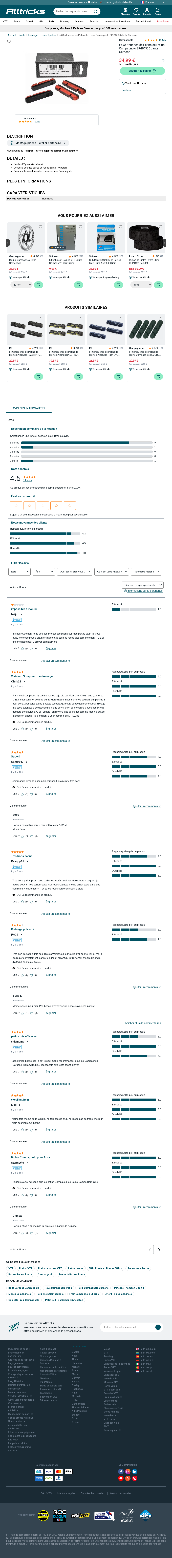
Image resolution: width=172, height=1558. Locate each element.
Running (64, 21)
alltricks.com (147, 1352)
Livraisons (46, 1378)
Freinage (33, 35)
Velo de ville (110, 1378)
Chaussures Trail (113, 1408)
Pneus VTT (109, 1360)
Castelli (76, 1352)
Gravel (29, 21)
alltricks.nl (146, 1371)
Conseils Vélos (48, 1374)
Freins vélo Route (138, 1268)
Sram (75, 1370)
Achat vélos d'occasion (21, 1399)
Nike (74, 1392)
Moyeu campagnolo (19, 1294)
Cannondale (78, 1403)
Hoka (75, 1400)
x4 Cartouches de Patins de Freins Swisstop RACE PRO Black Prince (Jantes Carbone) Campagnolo (65, 353)
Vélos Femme (111, 1411)
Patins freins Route (20, 1274)
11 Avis (37, 122)
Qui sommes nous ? (19, 1349)
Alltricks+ (13, 1439)
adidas (76, 1414)
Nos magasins (48, 1356)
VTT (5, 21)
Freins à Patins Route (72, 1274)
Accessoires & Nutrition (117, 21)
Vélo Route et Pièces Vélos (105, 1268)
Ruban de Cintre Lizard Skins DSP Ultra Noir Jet (144, 261)
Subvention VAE (48, 1396)
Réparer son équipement (21, 1432)
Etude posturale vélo (51, 1385)
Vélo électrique (112, 1371)
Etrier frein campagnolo (118, 1294)
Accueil (12, 35)
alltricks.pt (146, 1367)
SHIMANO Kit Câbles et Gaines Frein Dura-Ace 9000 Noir (105, 261)
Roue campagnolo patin (58, 1288)
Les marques (79, 1346)
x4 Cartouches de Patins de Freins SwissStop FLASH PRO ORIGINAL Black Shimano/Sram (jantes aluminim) (25, 353)
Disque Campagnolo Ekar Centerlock (22, 261)
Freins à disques (113, 1397)
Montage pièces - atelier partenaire (38, 143)
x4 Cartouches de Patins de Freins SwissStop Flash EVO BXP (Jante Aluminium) (103, 353)
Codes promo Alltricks (20, 1417)
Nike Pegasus (79, 1411)
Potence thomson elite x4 (129, 1288)
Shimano (77, 1363)
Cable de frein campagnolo (23, 1300)
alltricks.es (146, 1356)
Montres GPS (111, 1382)
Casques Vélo (111, 1422)
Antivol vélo (110, 1404)
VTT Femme (110, 1419)
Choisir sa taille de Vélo (53, 1367)
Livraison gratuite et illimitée (100, 2)
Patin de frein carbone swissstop (64, 1300)
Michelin (76, 1396)
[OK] (158, 1327)
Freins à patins (48, 35)
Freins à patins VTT (50, 1268)
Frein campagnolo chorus (84, 1294)
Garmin (76, 1378)
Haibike (76, 1381)
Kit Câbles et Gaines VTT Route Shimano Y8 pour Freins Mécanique (65, 262)
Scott (75, 1418)
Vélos (107, 1349)
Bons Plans (163, 21)
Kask (74, 1355)
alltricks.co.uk (148, 1349)
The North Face (80, 1407)
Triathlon (94, 21)
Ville (41, 21)
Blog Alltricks (15, 1381)
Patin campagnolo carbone (93, 1288)
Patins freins (75, 1268)
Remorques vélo (113, 1430)
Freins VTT (25, 1268)
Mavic (75, 1374)
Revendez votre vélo (51, 1389)
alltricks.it (145, 1363)
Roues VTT (110, 1367)
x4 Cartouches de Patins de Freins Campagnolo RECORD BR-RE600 (144, 353)
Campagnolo (126, 40)
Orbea (75, 1422)
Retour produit (48, 1352)
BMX (51, 21)
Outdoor (79, 21)
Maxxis (76, 1366)
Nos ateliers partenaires (53, 1370)
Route (17, 21)
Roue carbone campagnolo (23, 1288)
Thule (75, 1359)
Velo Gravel (110, 1415)
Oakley (75, 1385)
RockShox (77, 1389)
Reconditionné (143, 21)
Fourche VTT (111, 1393)
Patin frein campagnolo (50, 1294)
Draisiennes (110, 1400)
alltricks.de (146, 1360)
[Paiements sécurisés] (54, 1475)
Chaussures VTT (113, 1375)
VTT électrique (112, 1389)
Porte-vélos (110, 1386)
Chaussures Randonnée (117, 1363)
